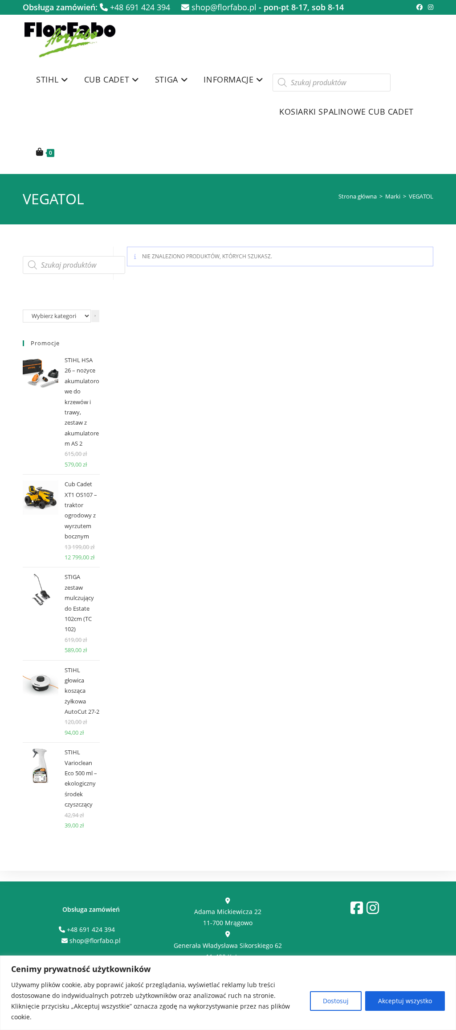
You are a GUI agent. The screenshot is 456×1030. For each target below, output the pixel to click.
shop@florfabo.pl (222, 7)
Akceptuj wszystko (405, 1001)
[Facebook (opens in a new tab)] (419, 7)
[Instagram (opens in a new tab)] (429, 7)
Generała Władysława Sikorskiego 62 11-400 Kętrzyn (228, 950)
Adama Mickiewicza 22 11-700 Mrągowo (227, 917)
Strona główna (357, 196)
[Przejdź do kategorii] (95, 316)
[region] (228, 993)
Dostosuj (336, 1001)
